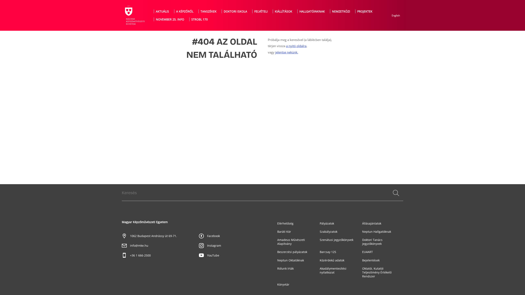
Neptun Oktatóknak (290, 260)
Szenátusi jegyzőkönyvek (336, 240)
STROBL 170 (199, 19)
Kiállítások (283, 11)
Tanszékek (209, 11)
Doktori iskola (235, 11)
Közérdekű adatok (332, 260)
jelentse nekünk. (286, 52)
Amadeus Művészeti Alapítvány (291, 242)
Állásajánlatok (371, 223)
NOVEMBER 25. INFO (170, 19)
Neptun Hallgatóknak (376, 232)
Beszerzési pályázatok (292, 252)
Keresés (396, 198)
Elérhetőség (285, 223)
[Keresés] (396, 193)
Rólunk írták (285, 268)
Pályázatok (327, 223)
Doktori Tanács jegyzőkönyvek (372, 242)
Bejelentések (371, 260)
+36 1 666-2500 (140, 255)
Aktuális (162, 11)
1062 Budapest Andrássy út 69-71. (153, 236)
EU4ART (367, 252)
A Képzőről (184, 11)
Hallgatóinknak (312, 11)
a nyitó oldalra (296, 46)
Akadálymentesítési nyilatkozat (333, 270)
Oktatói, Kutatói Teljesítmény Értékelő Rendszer (376, 272)
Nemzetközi (341, 11)
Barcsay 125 (328, 252)
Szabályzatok (328, 232)
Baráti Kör (284, 232)
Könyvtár (283, 284)
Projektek (364, 11)
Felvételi (261, 11)
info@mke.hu (139, 245)
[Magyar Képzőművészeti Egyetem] (134, 15)
